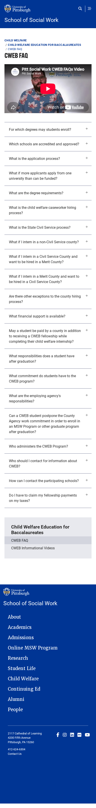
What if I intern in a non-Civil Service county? (44, 241)
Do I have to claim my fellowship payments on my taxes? (43, 498)
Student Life (21, 668)
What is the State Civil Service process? (40, 227)
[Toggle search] (81, 8)
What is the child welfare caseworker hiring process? (42, 210)
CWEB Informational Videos (33, 548)
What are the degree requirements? (36, 192)
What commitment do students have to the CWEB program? (42, 378)
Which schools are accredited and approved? (44, 144)
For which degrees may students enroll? (40, 129)
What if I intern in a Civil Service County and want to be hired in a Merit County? (43, 259)
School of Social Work (31, 20)
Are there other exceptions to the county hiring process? (45, 299)
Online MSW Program (33, 648)
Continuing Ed (24, 689)
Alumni (16, 699)
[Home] (48, 10)
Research (18, 658)
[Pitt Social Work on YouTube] (87, 735)
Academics (19, 627)
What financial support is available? (37, 316)
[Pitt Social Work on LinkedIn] (72, 735)
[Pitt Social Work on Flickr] (79, 735)
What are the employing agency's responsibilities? (35, 398)
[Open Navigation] (89, 8)
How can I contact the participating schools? (44, 480)
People (15, 710)
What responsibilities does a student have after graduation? (41, 358)
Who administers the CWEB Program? (38, 446)
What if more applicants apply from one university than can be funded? (40, 176)
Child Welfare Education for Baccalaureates (44, 45)
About (14, 617)
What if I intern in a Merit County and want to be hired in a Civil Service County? (44, 279)
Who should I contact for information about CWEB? (43, 463)
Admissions (21, 638)
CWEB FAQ (19, 540)
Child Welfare (15, 40)
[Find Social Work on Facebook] (57, 735)
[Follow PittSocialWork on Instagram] (65, 735)
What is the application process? (34, 158)
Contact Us (15, 754)
